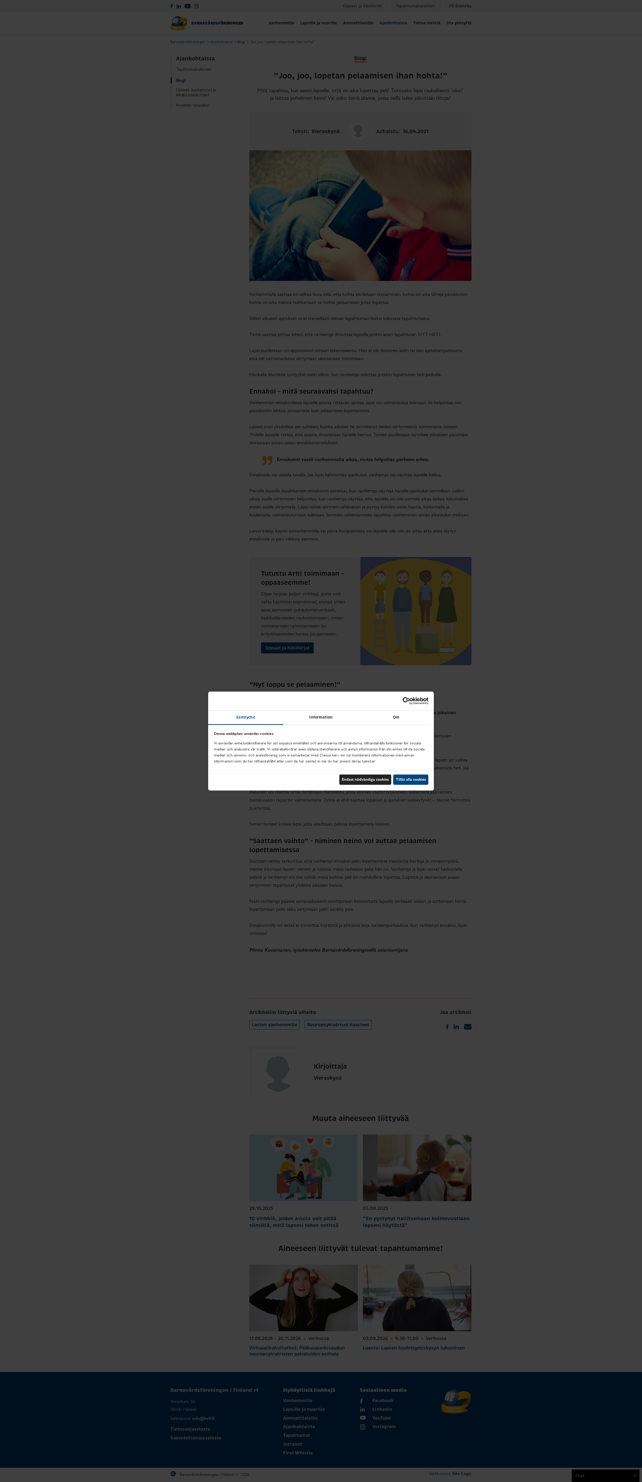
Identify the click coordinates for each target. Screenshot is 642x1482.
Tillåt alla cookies (411, 779)
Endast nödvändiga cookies (365, 779)
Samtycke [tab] (245, 717)
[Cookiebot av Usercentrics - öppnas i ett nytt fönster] (406, 701)
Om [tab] (396, 717)
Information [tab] (321, 717)
